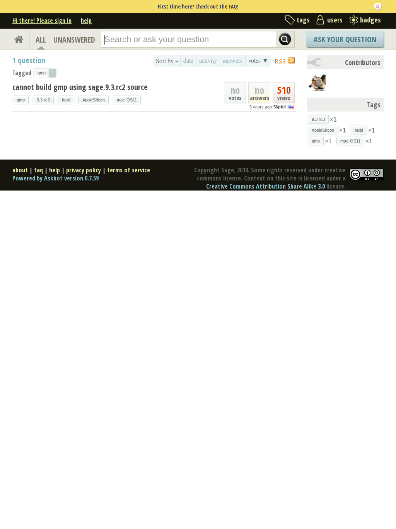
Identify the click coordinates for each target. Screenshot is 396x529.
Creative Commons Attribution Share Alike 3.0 (265, 186)
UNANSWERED (74, 39)
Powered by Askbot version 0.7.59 (55, 178)
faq (38, 170)
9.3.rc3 (43, 100)
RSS (280, 61)
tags (303, 19)
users (335, 19)
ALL (41, 39)
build (66, 100)
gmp (21, 100)
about (20, 170)
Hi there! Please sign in (42, 20)
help (86, 20)
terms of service (128, 170)
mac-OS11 (127, 100)
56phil (279, 107)
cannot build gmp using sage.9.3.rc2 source (80, 87)
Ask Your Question (345, 39)
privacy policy (83, 170)
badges (370, 19)
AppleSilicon (93, 100)
